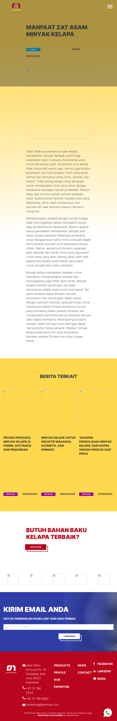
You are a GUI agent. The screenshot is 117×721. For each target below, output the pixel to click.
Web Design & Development (50, 715)
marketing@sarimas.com (42, 704)
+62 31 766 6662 (37, 698)
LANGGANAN (69, 636)
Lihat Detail (36, 547)
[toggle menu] (109, 6)
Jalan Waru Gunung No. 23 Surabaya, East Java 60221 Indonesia (36, 674)
